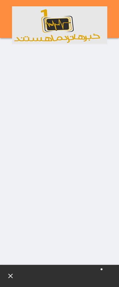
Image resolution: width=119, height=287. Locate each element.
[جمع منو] (8, 276)
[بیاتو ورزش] (59, 25)
